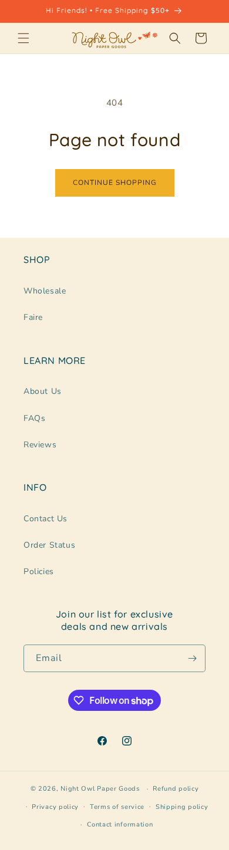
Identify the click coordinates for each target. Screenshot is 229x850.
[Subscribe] (192, 658)
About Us (42, 391)
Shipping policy (182, 806)
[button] (23, 38)
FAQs (34, 418)
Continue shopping (115, 182)
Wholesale (44, 290)
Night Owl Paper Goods (100, 788)
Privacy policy (55, 806)
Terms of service (117, 806)
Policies (38, 571)
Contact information (120, 824)
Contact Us (45, 518)
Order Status (49, 545)
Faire (33, 317)
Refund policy (175, 788)
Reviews (39, 444)
